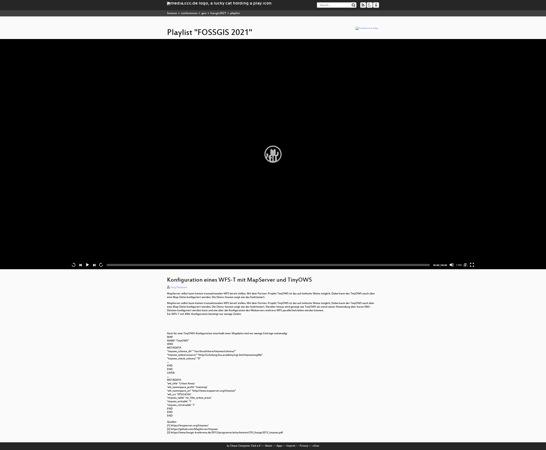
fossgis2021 (218, 13)
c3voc (315, 445)
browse (172, 13)
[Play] (273, 154)
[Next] (94, 265)
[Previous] (80, 265)
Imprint (290, 445)
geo (203, 13)
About (268, 445)
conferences (189, 13)
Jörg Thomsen (178, 287)
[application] (273, 154)
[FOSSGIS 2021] (465, 265)
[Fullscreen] (472, 265)
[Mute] (451, 265)
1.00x (459, 265)
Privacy (304, 445)
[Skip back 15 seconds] (74, 265)
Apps (279, 445)
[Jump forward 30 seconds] (101, 265)
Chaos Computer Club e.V (245, 445)
